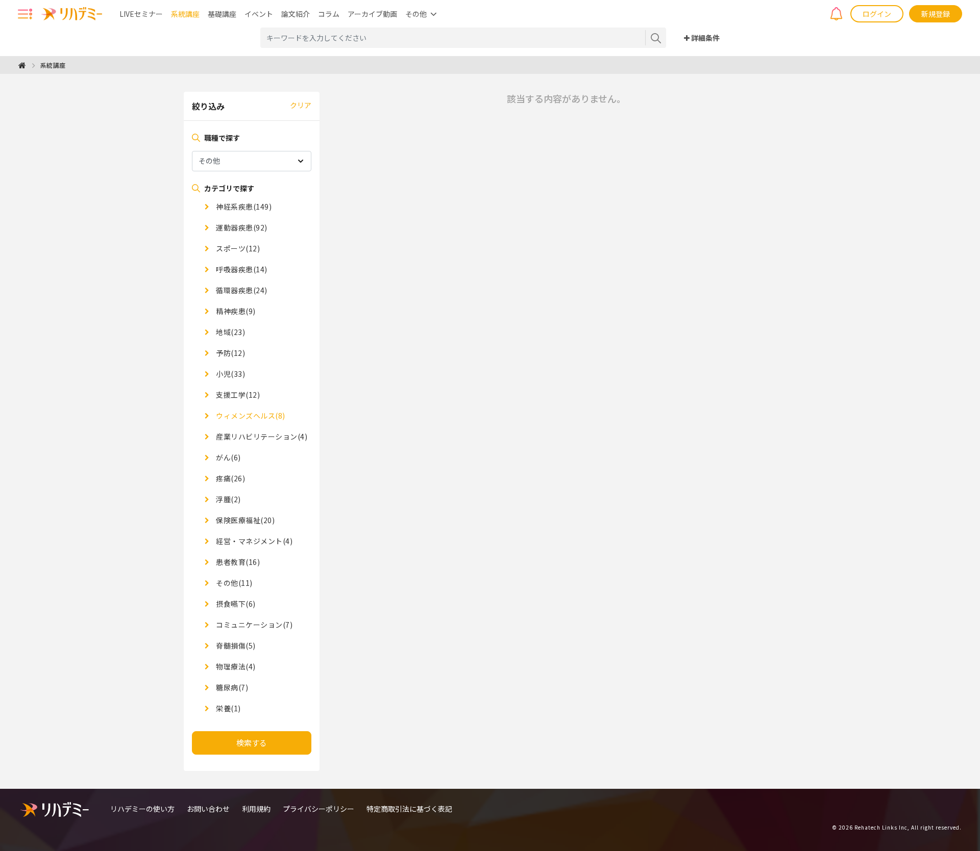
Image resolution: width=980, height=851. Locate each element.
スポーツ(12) (237, 248)
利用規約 (256, 809)
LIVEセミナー (141, 14)
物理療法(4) (235, 666)
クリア (300, 105)
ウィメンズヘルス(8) (249, 415)
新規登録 (935, 14)
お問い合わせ (208, 809)
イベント (258, 14)
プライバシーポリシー (318, 809)
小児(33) (229, 374)
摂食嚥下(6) (235, 604)
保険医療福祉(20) (244, 520)
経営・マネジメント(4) (253, 541)
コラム (328, 14)
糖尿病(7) (231, 687)
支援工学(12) (237, 395)
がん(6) (227, 457)
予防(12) (229, 353)
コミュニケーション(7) (253, 625)
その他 (416, 14)
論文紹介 (295, 14)
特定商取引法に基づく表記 (409, 809)
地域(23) (229, 332)
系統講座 (185, 14)
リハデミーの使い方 (142, 809)
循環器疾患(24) (240, 290)
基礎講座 (222, 14)
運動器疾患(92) (240, 227)
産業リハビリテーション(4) (260, 436)
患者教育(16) (237, 562)
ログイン (877, 14)
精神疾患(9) (235, 311)
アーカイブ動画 (372, 14)
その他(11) (233, 583)
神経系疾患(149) (243, 206)
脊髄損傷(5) (235, 645)
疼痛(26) (229, 478)
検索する (251, 742)
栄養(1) (227, 708)
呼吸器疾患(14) (240, 269)
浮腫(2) (227, 499)
